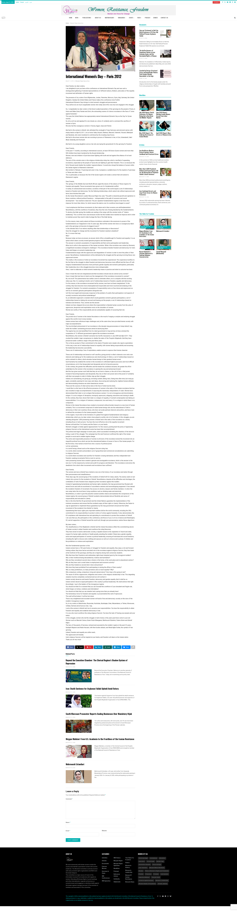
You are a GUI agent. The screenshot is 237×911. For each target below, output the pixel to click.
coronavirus (153, 858)
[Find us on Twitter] (225, 2)
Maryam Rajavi (118, 861)
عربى (30, 2)
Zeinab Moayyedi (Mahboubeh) (161, 253)
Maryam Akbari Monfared (157, 867)
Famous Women (104, 867)
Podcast (116, 871)
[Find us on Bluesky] (235, 2)
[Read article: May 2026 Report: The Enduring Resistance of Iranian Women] (146, 126)
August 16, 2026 (144, 197)
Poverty (141, 874)
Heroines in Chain (105, 872)
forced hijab (150, 861)
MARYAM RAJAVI (109, 18)
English (17, 2)
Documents (105, 864)
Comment (69, 799)
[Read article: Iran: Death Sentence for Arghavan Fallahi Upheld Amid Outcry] (79, 701)
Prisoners (148, 874)
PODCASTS (216, 2)
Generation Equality (144, 864)
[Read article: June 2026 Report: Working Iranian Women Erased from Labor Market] (163, 105)
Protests (156, 874)
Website (104, 831)
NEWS (76, 18)
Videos (127, 863)
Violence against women (146, 880)
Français (22, 2)
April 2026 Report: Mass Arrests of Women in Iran (163, 134)
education (162, 858)
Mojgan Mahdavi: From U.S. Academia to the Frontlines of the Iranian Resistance (100, 739)
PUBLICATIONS (86, 18)
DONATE (155, 18)
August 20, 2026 (71, 767)
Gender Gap (160, 861)
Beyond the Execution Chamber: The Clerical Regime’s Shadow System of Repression (96, 662)
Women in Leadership (128, 871)
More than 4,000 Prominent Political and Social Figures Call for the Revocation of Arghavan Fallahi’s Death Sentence (148, 171)
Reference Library (117, 875)
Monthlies (144, 109)
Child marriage (143, 858)
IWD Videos (117, 858)
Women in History (128, 866)
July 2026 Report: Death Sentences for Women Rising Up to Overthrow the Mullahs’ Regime (146, 115)
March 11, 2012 (70, 81)
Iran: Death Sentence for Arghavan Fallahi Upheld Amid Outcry (92, 688)
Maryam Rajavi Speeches (76, 23)
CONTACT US (164, 18)
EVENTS (131, 18)
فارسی (26, 2)
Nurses (141, 871)
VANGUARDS (121, 18)
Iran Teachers (143, 867)
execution (142, 861)
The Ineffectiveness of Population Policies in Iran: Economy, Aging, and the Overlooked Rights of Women (148, 53)
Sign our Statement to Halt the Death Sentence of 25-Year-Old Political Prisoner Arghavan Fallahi (148, 33)
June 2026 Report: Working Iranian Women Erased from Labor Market (163, 115)
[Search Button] (235, 17)
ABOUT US (98, 18)
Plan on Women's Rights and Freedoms (156, 871)
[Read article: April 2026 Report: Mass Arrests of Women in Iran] (163, 126)
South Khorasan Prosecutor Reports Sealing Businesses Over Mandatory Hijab (99, 713)
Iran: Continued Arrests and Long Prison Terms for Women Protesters (148, 193)
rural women (164, 874)
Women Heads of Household (147, 884)
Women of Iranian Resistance (128, 877)
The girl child (156, 877)
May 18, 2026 (143, 78)
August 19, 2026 (144, 156)
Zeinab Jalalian (162, 884)
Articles (104, 861)
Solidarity (117, 879)
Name (68, 822)
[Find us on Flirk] (230, 2)
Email (68, 831)
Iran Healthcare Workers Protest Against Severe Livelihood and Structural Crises (148, 152)
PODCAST (147, 18)
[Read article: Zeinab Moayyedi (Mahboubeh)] (163, 244)
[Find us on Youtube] (227, 2)
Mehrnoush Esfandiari (75, 764)
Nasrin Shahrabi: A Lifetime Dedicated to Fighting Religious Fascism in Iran (146, 254)
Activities (104, 858)
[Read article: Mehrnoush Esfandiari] (79, 776)
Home (70, 18)
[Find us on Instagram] (232, 2)
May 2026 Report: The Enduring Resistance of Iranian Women (146, 135)
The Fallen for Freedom (145, 227)
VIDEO (139, 18)
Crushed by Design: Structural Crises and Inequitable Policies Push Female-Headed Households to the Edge (148, 73)
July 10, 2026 (143, 38)
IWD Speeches (106, 881)
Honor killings (157, 864)
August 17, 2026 (144, 177)
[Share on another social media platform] (133, 647)
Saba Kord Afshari (144, 877)
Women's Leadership (162, 880)
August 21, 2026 (71, 667)
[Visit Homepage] (118, 9)
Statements (117, 882)
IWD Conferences (106, 877)
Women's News (129, 882)
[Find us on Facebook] (222, 2)
